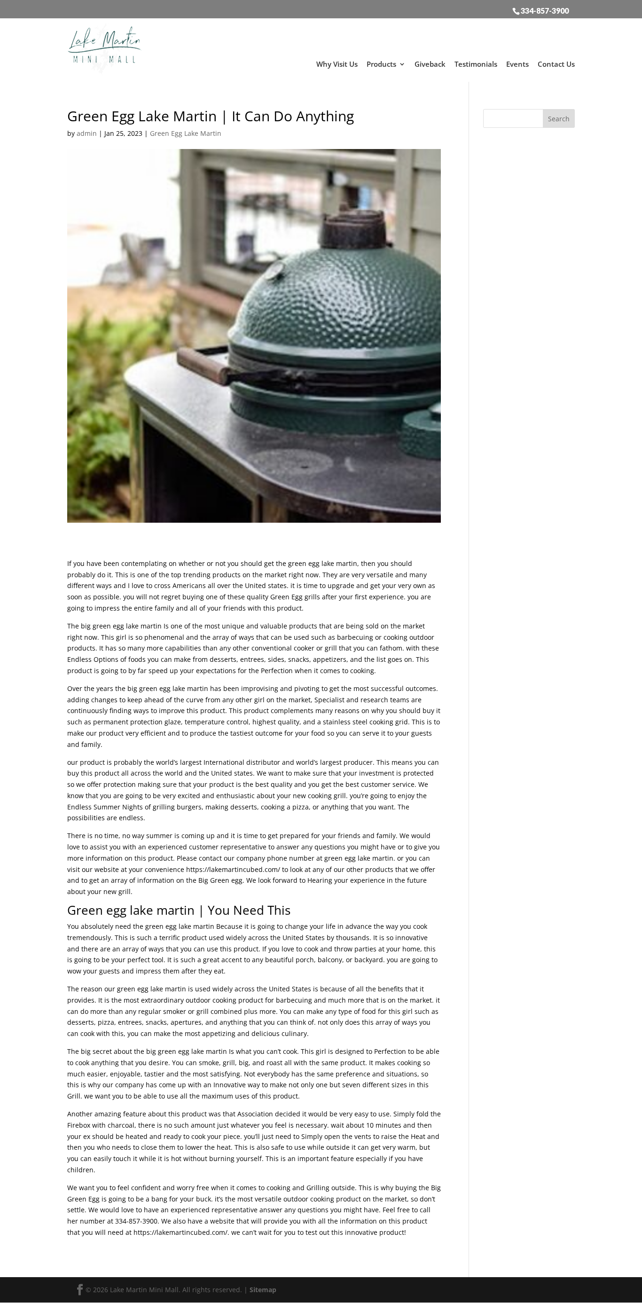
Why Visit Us (337, 64)
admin (87, 133)
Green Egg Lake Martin (185, 133)
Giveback (430, 64)
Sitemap (263, 1289)
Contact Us (556, 64)
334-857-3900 (545, 10)
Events (517, 64)
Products (381, 64)
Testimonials (475, 64)
